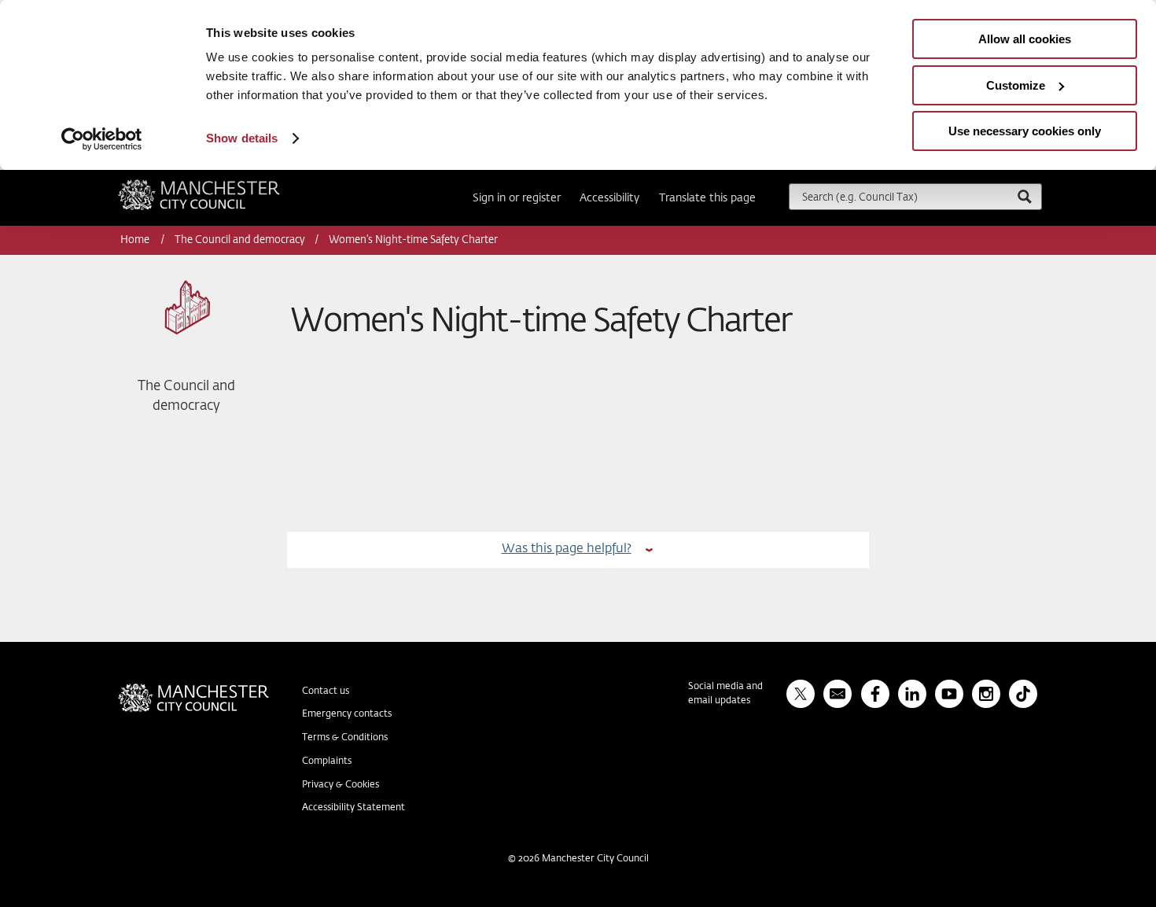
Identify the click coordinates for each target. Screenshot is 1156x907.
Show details (242, 138)
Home (136, 240)
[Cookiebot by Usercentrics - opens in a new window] (102, 139)
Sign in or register (517, 198)
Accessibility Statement (353, 808)
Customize (1015, 85)
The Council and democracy (240, 240)
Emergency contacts (347, 714)
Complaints (327, 761)
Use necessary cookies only (1024, 131)
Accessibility (609, 198)
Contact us (325, 691)
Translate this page (707, 198)
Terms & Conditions (345, 738)
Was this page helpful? (566, 548)
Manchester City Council (220, 185)
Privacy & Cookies (340, 785)
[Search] (1024, 196)
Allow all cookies (1024, 39)
